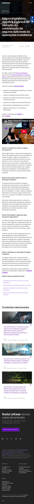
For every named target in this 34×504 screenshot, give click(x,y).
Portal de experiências (20, 496)
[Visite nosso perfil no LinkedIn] (2, 438)
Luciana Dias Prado (17, 75)
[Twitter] (23, 46)
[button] (30, 2)
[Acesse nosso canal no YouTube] (16, 438)
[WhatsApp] (26, 46)
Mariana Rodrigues (21, 73)
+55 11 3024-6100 (5, 472)
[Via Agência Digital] (3, 500)
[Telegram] (28, 46)
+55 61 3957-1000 (5, 490)
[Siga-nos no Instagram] (7, 438)
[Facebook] (19, 46)
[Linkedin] (21, 46)
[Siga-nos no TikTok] (11, 438)
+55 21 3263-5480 (22, 472)
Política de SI (11, 496)
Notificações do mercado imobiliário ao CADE (17, 285)
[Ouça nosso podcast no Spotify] (20, 438)
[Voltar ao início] (6, 2)
